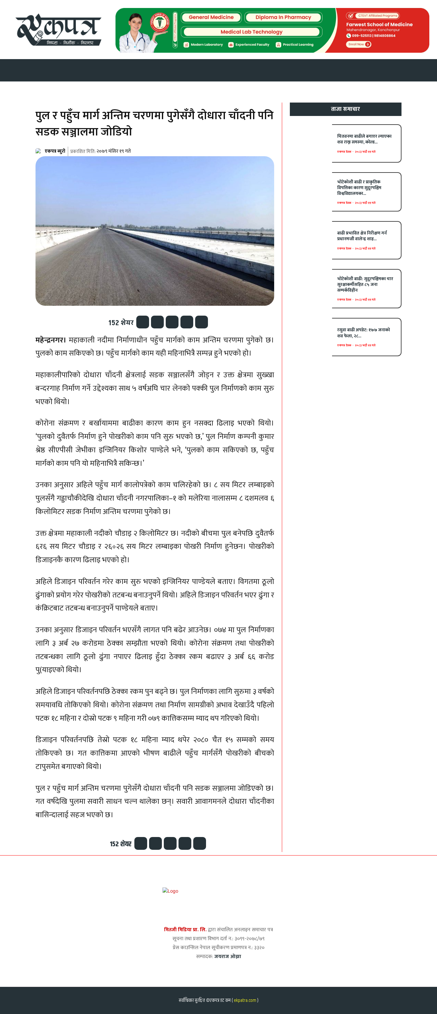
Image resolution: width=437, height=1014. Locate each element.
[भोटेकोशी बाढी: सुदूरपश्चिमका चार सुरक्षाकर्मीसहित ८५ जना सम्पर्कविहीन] (311, 288)
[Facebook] (142, 322)
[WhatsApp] (172, 322)
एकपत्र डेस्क (344, 151)
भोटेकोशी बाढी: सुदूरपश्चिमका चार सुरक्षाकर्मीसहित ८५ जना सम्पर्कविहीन (365, 284)
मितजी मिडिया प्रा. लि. (185, 930)
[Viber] (186, 322)
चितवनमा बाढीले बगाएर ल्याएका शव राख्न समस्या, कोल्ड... (364, 139)
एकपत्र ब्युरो (55, 151)
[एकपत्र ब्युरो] (40, 151)
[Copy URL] (201, 322)
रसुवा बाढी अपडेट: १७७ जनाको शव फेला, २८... (363, 332)
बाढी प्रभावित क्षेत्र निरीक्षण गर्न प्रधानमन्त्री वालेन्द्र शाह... (362, 235)
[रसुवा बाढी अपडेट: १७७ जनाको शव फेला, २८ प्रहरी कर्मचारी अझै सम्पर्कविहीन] (311, 337)
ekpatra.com (244, 1000)
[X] (157, 322)
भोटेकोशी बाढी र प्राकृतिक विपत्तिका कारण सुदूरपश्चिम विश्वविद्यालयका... (359, 187)
